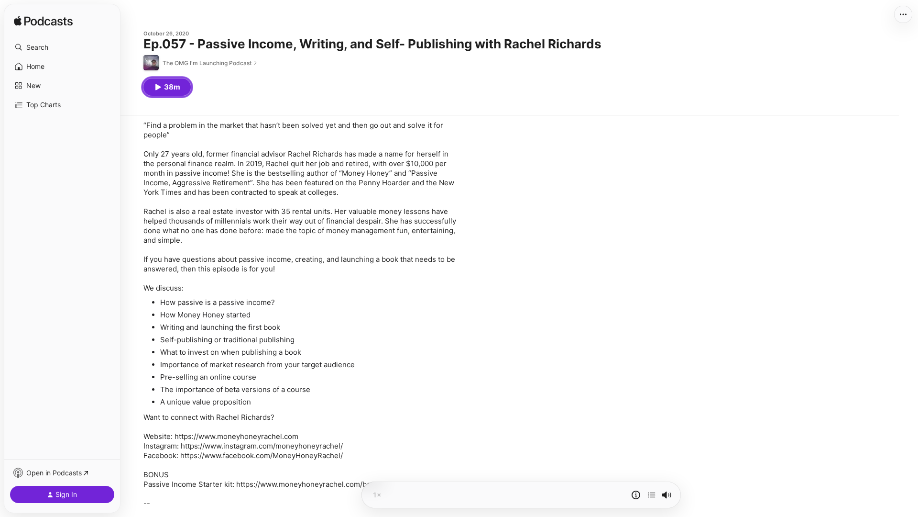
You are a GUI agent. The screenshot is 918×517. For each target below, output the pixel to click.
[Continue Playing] (651, 495)
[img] (43, 21)
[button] (62, 47)
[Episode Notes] (636, 495)
